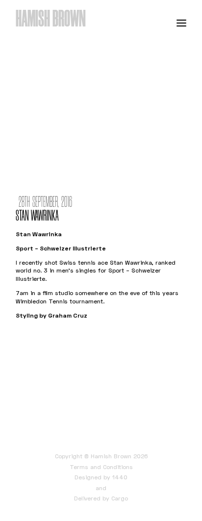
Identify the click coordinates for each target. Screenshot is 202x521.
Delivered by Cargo (101, 498)
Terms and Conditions (101, 467)
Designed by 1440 (101, 477)
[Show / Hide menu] (181, 22)
